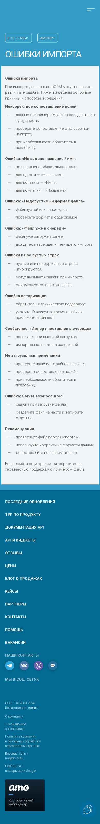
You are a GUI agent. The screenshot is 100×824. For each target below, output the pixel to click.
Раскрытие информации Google (20, 768)
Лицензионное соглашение (15, 726)
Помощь (14, 629)
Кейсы (11, 591)
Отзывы (13, 553)
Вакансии (15, 642)
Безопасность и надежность (16, 756)
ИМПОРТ (47, 38)
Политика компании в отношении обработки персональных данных (23, 740)
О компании (14, 716)
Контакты (15, 617)
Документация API (24, 527)
